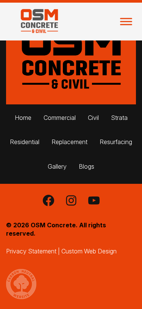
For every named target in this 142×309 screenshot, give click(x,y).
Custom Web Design (89, 251)
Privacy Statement (31, 251)
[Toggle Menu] (126, 21)
